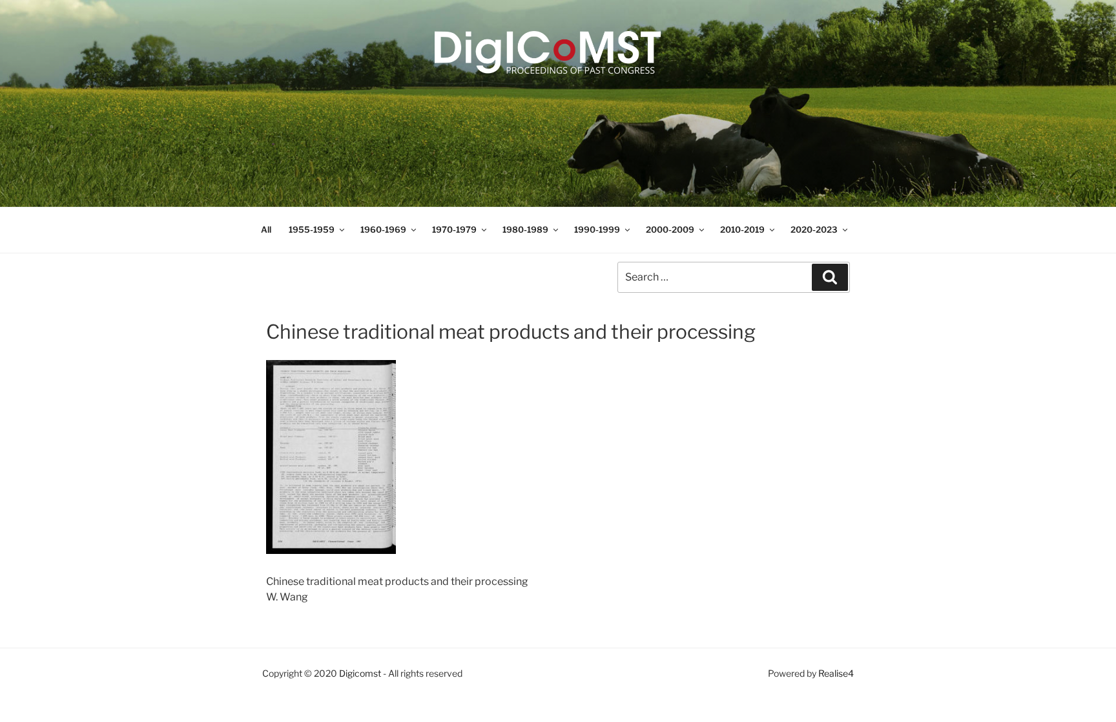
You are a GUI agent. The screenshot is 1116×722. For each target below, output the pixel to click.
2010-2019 (742, 229)
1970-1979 (454, 229)
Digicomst (360, 673)
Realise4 (836, 673)
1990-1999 (597, 229)
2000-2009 (670, 229)
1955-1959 (312, 229)
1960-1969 (383, 229)
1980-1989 (525, 229)
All (266, 229)
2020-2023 (814, 229)
